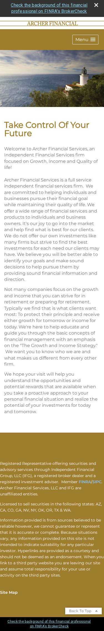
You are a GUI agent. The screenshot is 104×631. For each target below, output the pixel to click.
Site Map (9, 592)
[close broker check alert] (96, 5)
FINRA (85, 481)
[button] (85, 39)
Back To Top (81, 611)
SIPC (97, 481)
